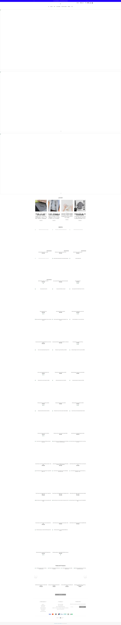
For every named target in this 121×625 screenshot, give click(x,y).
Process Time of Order (43, 611)
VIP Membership (43, 605)
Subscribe (82, 606)
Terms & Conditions (60, 623)
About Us (43, 604)
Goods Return (43, 610)
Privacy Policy (55, 623)
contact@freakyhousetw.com (61, 606)
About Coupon (43, 606)
